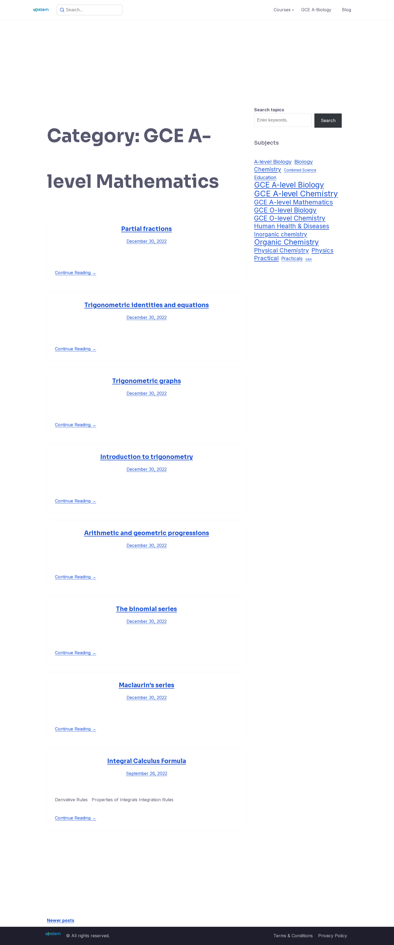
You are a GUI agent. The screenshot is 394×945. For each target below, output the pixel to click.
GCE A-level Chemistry (296, 193)
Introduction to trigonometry (146, 457)
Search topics (269, 109)
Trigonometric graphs (146, 381)
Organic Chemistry (286, 242)
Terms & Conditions (293, 935)
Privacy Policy (332, 935)
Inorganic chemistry (280, 234)
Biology (303, 162)
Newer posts (60, 920)
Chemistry (267, 169)
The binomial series (146, 609)
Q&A (308, 259)
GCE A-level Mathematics (293, 202)
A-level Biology (273, 162)
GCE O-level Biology (285, 210)
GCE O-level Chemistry (289, 218)
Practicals (292, 258)
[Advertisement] (197, 60)
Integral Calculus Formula (146, 761)
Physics (322, 250)
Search (328, 120)
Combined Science (300, 170)
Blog (346, 9)
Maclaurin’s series (146, 685)
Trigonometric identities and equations (146, 305)
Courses (282, 9)
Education (265, 177)
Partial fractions (146, 229)
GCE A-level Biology (289, 185)
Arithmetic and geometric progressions (146, 533)
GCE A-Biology (316, 9)
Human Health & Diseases (291, 226)
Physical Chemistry (281, 250)
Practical (266, 258)
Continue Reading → (75, 272)
